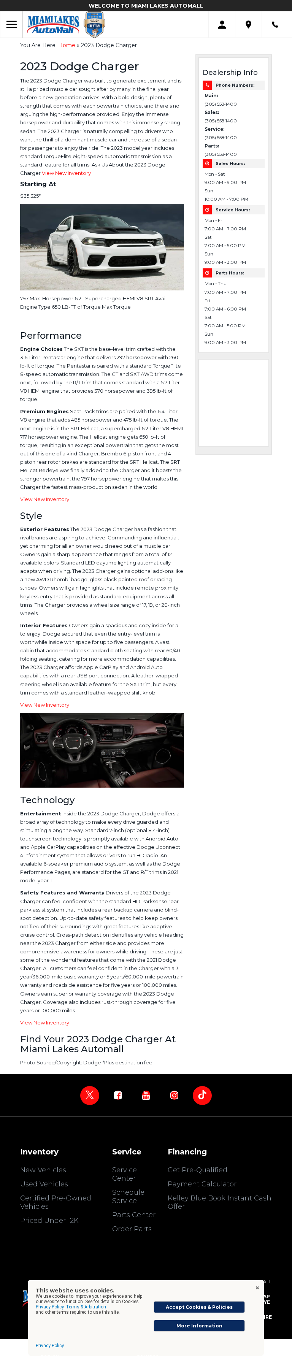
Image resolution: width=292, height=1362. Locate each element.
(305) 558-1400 (221, 104)
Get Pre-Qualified (197, 1170)
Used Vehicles (44, 1184)
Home (66, 45)
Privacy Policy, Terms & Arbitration (71, 1307)
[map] (248, 24)
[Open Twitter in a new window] (89, 1095)
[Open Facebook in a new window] (117, 1095)
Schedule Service (128, 1196)
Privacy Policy (50, 1345)
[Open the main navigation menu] (11, 24)
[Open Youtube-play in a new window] (146, 1095)
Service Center (124, 1174)
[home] (53, 24)
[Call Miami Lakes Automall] (275, 24)
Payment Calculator (202, 1184)
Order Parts (132, 1229)
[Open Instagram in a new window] (174, 1095)
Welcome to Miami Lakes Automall (146, 5)
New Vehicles (43, 1170)
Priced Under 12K (49, 1220)
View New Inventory (66, 173)
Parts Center (134, 1215)
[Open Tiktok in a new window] (202, 1095)
